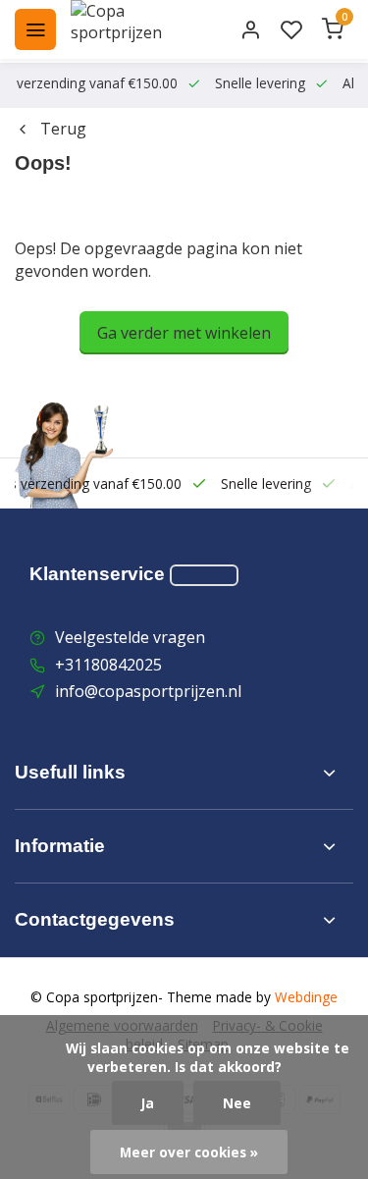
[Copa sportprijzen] (139, 29)
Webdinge (306, 997)
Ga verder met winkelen (184, 333)
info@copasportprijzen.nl (148, 691)
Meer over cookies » (189, 1152)
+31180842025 (108, 664)
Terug (63, 128)
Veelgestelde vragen (130, 637)
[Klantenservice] (204, 575)
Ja (147, 1103)
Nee (237, 1103)
